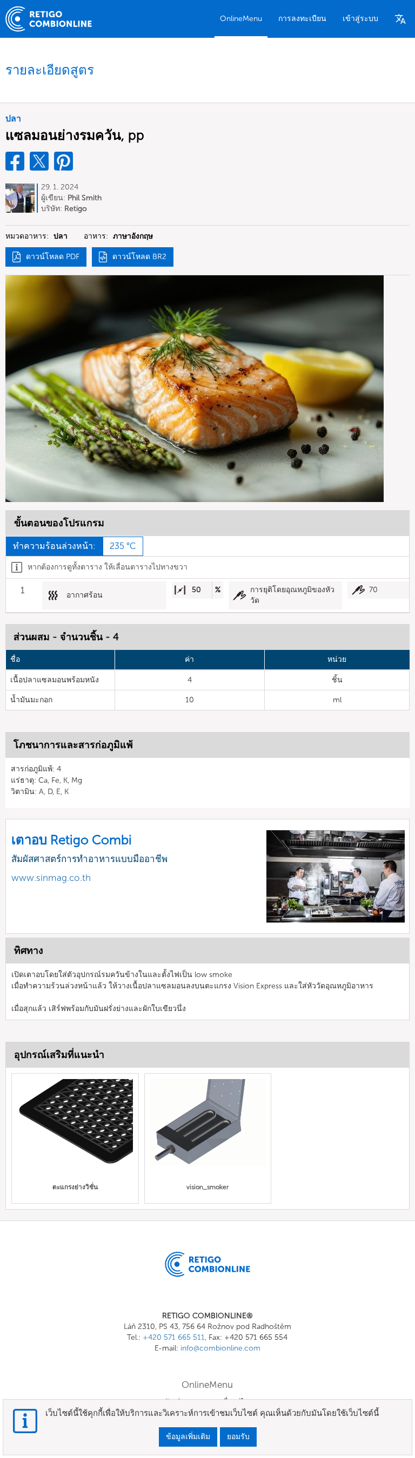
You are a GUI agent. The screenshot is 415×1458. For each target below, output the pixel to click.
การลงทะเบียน (302, 18)
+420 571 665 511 (174, 1337)
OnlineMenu (241, 18)
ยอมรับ (238, 1436)
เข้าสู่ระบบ (360, 18)
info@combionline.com (220, 1348)
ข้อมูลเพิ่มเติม (188, 1436)
